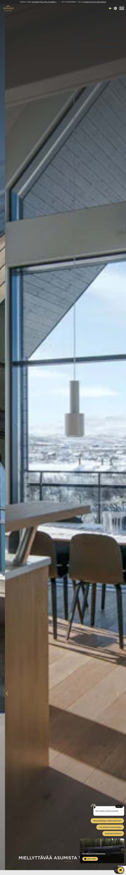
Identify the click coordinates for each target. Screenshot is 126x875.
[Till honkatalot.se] (110, 8)
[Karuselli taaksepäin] (8, 693)
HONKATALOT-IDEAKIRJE (95, 2)
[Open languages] (115, 8)
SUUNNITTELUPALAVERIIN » (44, 2)
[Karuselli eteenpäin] (118, 693)
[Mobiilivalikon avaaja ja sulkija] (121, 8)
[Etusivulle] (8, 8)
